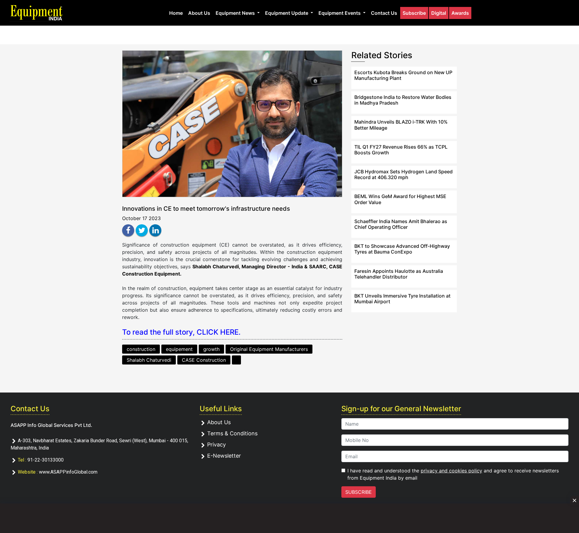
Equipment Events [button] (340, 13)
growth (211, 349)
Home (176, 13)
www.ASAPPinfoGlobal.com (68, 472)
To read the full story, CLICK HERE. (181, 332)
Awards (460, 13)
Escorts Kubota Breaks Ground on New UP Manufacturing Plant (403, 75)
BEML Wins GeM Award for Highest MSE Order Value (400, 199)
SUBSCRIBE (358, 492)
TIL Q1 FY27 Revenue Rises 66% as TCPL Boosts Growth (401, 150)
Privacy (216, 444)
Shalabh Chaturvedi (149, 360)
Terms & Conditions (232, 433)
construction (141, 349)
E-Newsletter (224, 456)
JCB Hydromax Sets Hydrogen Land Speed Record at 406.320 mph (403, 174)
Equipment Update (287, 13)
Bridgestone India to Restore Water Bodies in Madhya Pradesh (402, 100)
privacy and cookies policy (451, 471)
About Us (199, 13)
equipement (179, 349)
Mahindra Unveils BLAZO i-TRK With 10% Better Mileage (401, 125)
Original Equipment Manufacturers (269, 349)
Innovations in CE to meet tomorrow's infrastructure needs (206, 208)
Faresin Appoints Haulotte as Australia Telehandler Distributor (398, 274)
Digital (438, 13)
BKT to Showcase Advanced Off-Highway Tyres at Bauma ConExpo (402, 249)
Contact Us (384, 13)
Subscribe (414, 13)
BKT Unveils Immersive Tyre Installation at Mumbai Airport (402, 298)
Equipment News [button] (236, 13)
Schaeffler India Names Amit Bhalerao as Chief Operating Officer (400, 224)
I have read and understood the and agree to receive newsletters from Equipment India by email (453, 474)
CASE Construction (204, 360)
